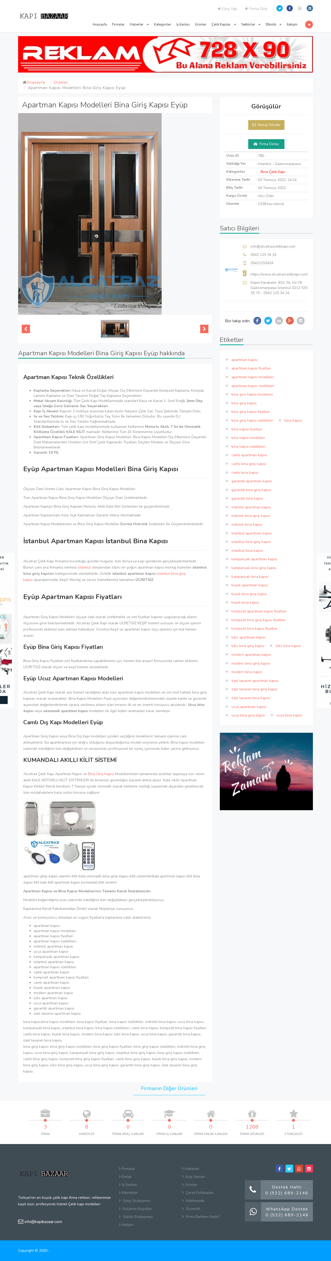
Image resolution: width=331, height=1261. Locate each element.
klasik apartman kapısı (249, 585)
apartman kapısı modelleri (252, 377)
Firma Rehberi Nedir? (202, 1216)
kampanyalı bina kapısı (249, 576)
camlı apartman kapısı (248, 455)
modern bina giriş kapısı (250, 663)
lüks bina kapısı (288, 645)
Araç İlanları (195, 1176)
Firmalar (118, 24)
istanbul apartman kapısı (251, 533)
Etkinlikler (130, 1192)
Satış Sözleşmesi (136, 1200)
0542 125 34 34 (263, 254)
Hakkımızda (194, 1200)
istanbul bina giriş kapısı (250, 541)
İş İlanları (183, 24)
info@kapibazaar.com (43, 1222)
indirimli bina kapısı (246, 524)
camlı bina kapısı (244, 472)
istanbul (84, 567)
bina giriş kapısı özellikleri (251, 420)
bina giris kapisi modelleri (251, 394)
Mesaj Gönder (269, 124)
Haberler (137, 24)
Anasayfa (100, 24)
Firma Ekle (257, 8)
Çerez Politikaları (199, 1192)
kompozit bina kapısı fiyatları (254, 628)
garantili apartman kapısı (251, 481)
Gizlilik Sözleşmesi (137, 1216)
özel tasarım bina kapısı (250, 698)
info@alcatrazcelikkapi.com (273, 246)
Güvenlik (192, 1208)
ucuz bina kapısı (288, 715)
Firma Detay (268, 143)
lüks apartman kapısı (247, 637)
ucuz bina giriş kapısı (247, 715)
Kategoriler (162, 24)
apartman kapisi (244, 359)
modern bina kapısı (246, 671)
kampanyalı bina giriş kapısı (253, 567)
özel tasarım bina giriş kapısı (253, 689)
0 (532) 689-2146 (287, 1193)
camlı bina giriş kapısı (248, 463)
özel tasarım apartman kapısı (254, 680)
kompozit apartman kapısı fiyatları (258, 611)
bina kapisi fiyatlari (246, 429)
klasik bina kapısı (244, 602)
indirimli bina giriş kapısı (250, 515)
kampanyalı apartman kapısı (253, 559)
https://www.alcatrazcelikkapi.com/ (279, 274)
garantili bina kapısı (246, 498)
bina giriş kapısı (243, 403)
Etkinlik (271, 24)
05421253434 (262, 263)
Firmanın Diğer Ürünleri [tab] (169, 1088)
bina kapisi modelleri (247, 437)
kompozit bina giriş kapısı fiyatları (257, 620)
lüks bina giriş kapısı (247, 645)
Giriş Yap (229, 8)
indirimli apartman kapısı (250, 507)
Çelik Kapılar (221, 24)
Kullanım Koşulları (137, 1208)
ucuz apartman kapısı (248, 706)
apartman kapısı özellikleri (252, 385)
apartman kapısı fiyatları (250, 368)
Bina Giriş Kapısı (101, 773)
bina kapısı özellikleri (247, 446)
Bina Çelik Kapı (273, 171)
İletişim (292, 24)
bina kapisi (292, 420)
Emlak (127, 1176)
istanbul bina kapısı (246, 550)
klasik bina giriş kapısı (248, 594)
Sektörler (248, 24)
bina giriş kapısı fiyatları (250, 411)
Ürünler (200, 24)
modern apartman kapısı (250, 654)
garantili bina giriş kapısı (250, 489)
